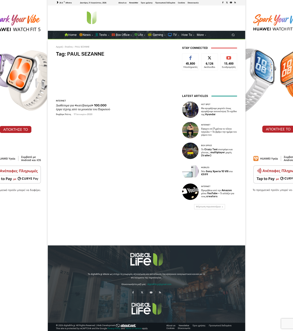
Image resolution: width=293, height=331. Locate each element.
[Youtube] (231, 3)
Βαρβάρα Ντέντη (63, 114)
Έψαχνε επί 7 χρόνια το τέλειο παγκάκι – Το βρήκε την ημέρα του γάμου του (219, 131)
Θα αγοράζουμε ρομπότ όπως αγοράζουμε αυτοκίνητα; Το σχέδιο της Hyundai (219, 111)
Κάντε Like (190, 56)
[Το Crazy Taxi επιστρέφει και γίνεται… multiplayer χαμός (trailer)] (190, 151)
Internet (61, 101)
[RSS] (235, 3)
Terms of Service (133, 328)
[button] (233, 35)
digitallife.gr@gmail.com (159, 284)
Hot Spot (205, 104)
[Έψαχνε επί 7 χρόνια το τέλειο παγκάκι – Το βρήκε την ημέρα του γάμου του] (190, 130)
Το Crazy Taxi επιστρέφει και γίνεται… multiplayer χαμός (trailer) (217, 152)
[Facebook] (223, 3)
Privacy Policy (114, 328)
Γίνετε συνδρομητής (229, 57)
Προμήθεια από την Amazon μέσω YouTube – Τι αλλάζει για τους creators (217, 193)
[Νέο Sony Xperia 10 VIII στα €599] (190, 171)
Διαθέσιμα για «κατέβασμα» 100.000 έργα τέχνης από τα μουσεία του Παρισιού (83, 107)
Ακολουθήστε (209, 56)
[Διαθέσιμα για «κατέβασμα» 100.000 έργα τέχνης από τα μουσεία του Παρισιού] (84, 79)
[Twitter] (227, 3)
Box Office (206, 145)
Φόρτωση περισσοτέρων (208, 206)
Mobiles (205, 167)
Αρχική (59, 46)
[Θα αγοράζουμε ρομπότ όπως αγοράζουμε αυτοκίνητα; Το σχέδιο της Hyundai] (190, 109)
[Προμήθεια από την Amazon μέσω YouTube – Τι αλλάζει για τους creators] (190, 192)
